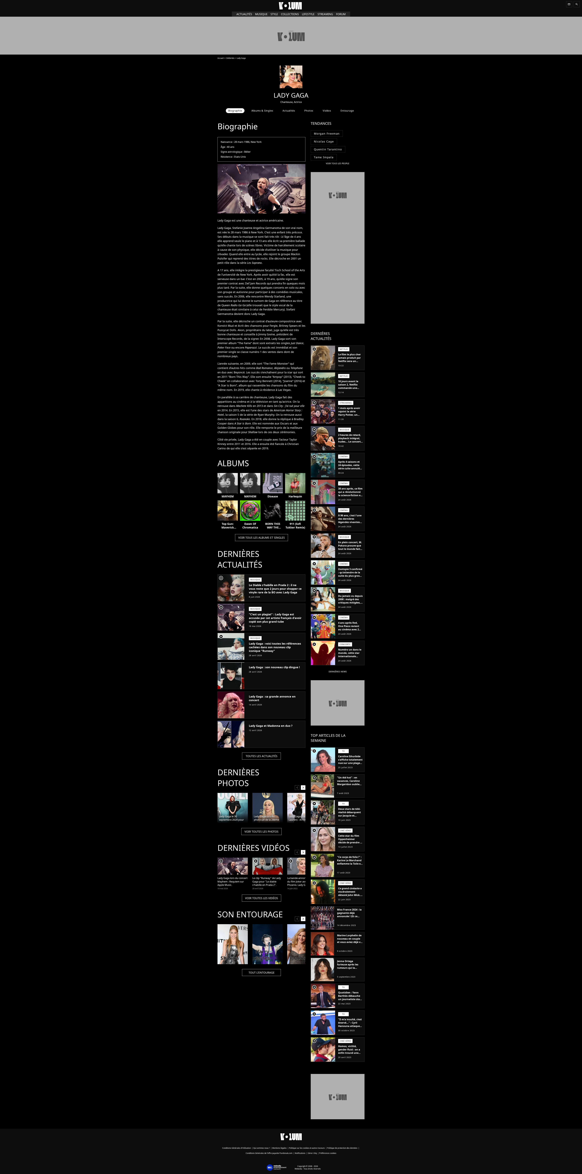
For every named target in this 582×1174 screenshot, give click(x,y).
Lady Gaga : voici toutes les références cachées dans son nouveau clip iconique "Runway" (275, 647)
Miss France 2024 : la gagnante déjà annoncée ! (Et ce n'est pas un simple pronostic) (349, 916)
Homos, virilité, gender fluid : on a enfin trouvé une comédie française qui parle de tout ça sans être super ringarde (350, 1056)
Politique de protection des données (342, 1148)
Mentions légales (279, 1148)
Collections (290, 14)
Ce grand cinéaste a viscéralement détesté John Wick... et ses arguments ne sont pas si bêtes (350, 895)
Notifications (300, 1153)
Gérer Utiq (312, 1153)
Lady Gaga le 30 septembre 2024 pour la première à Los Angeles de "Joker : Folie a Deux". (232, 818)
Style (274, 14)
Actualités (244, 14)
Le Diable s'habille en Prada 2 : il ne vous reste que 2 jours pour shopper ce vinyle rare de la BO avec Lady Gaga (275, 588)
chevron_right (303, 787)
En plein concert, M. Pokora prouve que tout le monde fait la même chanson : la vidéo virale (350, 549)
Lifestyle (308, 14)
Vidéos (327, 110)
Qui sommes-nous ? (261, 1148)
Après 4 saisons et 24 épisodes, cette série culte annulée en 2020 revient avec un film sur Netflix (350, 468)
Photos (308, 110)
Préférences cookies (327, 1153)
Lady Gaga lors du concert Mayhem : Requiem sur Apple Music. (232, 881)
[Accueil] (291, 5)
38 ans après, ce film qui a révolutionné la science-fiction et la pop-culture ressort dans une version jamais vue (350, 497)
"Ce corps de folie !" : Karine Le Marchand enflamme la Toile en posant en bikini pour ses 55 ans (349, 863)
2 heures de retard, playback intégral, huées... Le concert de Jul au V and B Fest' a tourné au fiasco (349, 443)
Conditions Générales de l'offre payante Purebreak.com (269, 1153)
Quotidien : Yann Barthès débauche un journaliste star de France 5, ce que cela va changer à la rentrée (350, 1001)
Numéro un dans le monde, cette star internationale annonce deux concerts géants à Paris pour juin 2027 (350, 658)
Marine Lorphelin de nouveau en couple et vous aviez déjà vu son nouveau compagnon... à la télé (349, 944)
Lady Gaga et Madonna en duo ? (271, 726)
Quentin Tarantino (328, 149)
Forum (341, 14)
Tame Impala (324, 157)
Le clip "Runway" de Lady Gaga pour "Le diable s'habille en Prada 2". (266, 881)
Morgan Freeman (327, 133)
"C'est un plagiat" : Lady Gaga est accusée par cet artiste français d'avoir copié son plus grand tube (275, 617)
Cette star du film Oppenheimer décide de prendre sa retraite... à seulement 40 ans (350, 842)
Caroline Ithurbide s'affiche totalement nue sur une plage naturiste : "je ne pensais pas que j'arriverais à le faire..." (350, 766)
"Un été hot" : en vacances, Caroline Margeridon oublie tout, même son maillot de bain (348, 784)
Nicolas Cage (324, 141)
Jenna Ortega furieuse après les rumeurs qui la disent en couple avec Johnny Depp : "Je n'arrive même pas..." (348, 971)
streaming (325, 14)
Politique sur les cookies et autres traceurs (307, 1148)
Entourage (347, 110)
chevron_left (297, 787)
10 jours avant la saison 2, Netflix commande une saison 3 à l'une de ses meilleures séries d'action (350, 390)
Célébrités (230, 58)
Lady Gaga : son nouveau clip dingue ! (274, 667)
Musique (261, 14)
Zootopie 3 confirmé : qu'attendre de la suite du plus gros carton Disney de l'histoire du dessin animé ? (350, 577)
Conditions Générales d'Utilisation (236, 1148)
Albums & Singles (262, 110)
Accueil (220, 58)
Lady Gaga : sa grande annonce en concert (272, 698)
